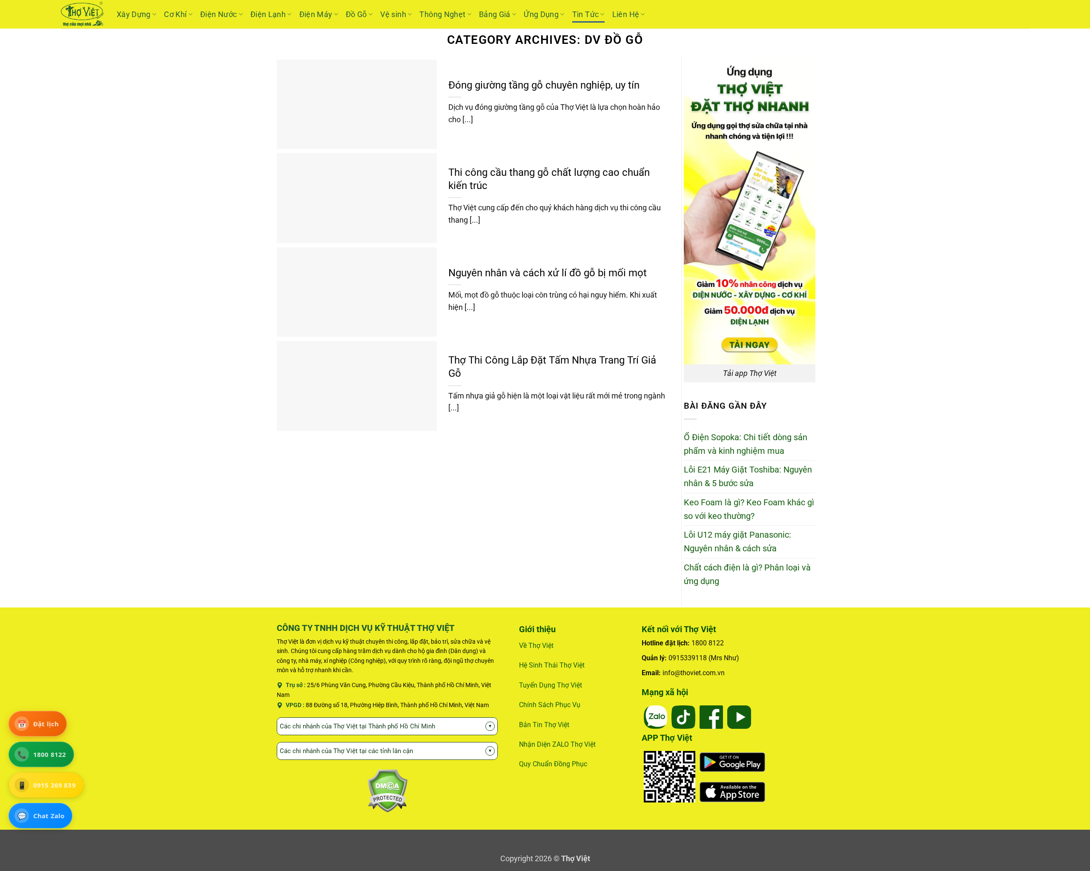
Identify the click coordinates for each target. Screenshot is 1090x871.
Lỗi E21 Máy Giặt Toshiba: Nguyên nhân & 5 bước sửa (748, 476)
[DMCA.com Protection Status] (387, 790)
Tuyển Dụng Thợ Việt (550, 685)
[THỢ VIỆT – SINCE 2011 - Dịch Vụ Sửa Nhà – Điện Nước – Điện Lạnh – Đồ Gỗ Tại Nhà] (82, 14)
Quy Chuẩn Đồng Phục (553, 764)
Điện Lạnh (268, 14)
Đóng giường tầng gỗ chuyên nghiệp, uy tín (544, 85)
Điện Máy (316, 14)
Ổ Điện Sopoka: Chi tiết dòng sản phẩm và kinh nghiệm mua (745, 444)
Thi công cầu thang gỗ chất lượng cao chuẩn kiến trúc (549, 179)
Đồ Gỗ (356, 14)
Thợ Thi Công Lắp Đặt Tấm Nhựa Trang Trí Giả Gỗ (552, 366)
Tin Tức (585, 14)
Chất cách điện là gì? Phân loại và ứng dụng (747, 574)
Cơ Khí (175, 14)
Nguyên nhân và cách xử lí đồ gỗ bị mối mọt (547, 273)
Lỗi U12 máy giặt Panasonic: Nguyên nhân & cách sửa (737, 541)
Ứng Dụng (541, 14)
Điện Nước (218, 14)
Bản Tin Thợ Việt (544, 725)
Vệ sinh (393, 14)
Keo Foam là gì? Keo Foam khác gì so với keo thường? (749, 509)
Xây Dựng (134, 14)
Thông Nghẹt (442, 14)
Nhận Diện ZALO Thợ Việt (557, 744)
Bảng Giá (495, 14)
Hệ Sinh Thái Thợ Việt (552, 665)
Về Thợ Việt (536, 646)
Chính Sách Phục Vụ (549, 705)
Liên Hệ (626, 14)
